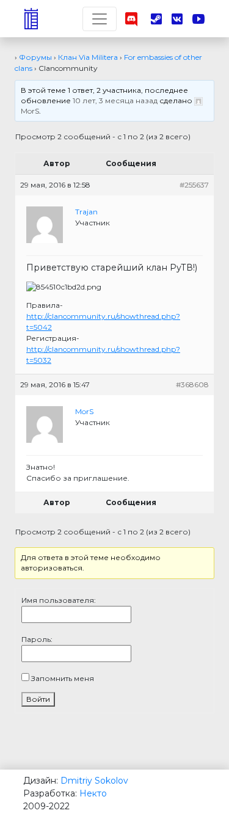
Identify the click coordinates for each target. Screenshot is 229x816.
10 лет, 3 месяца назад (115, 100)
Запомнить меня (62, 678)
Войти (38, 699)
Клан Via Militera (88, 57)
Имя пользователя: (58, 600)
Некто (93, 793)
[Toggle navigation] (99, 19)
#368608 (192, 384)
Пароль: (37, 639)
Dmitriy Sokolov (94, 780)
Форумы (35, 57)
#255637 (194, 184)
